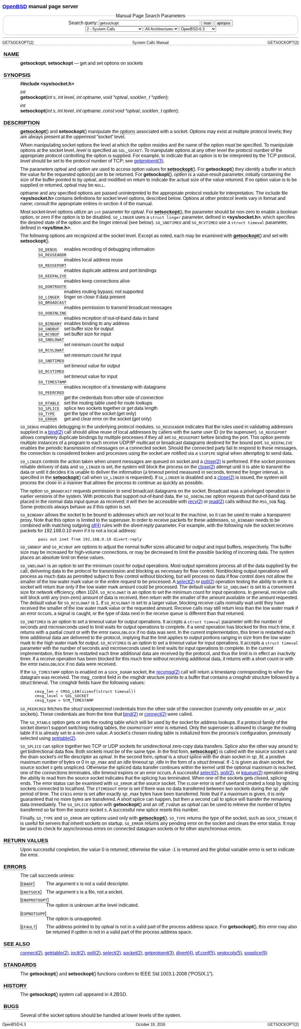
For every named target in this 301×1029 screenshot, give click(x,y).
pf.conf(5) (205, 952)
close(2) (212, 461)
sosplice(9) (255, 952)
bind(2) (55, 432)
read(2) (216, 501)
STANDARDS (20, 965)
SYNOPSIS (17, 75)
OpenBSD (14, 6)
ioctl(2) (78, 952)
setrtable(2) (63, 738)
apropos (223, 23)
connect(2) (155, 714)
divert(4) (184, 952)
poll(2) (207, 581)
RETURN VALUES (26, 841)
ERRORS (15, 867)
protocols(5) (229, 952)
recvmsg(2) (168, 672)
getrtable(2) (56, 952)
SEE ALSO (17, 944)
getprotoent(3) (148, 160)
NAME (11, 54)
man (207, 23)
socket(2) (132, 952)
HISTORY (15, 986)
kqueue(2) (251, 772)
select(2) (186, 581)
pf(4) (96, 525)
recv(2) (195, 501)
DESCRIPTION (22, 123)
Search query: (83, 22)
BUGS (11, 1006)
